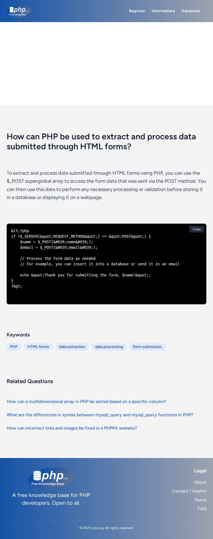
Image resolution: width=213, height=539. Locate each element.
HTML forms (38, 346)
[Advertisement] (106, 63)
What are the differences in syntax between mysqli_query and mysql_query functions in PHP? (100, 414)
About (200, 482)
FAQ (201, 508)
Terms (200, 500)
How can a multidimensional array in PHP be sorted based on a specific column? (86, 401)
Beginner (137, 11)
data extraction (72, 346)
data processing (109, 346)
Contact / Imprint (189, 491)
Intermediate (163, 11)
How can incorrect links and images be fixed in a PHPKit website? (72, 428)
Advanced (191, 11)
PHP (13, 346)
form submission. (148, 346)
